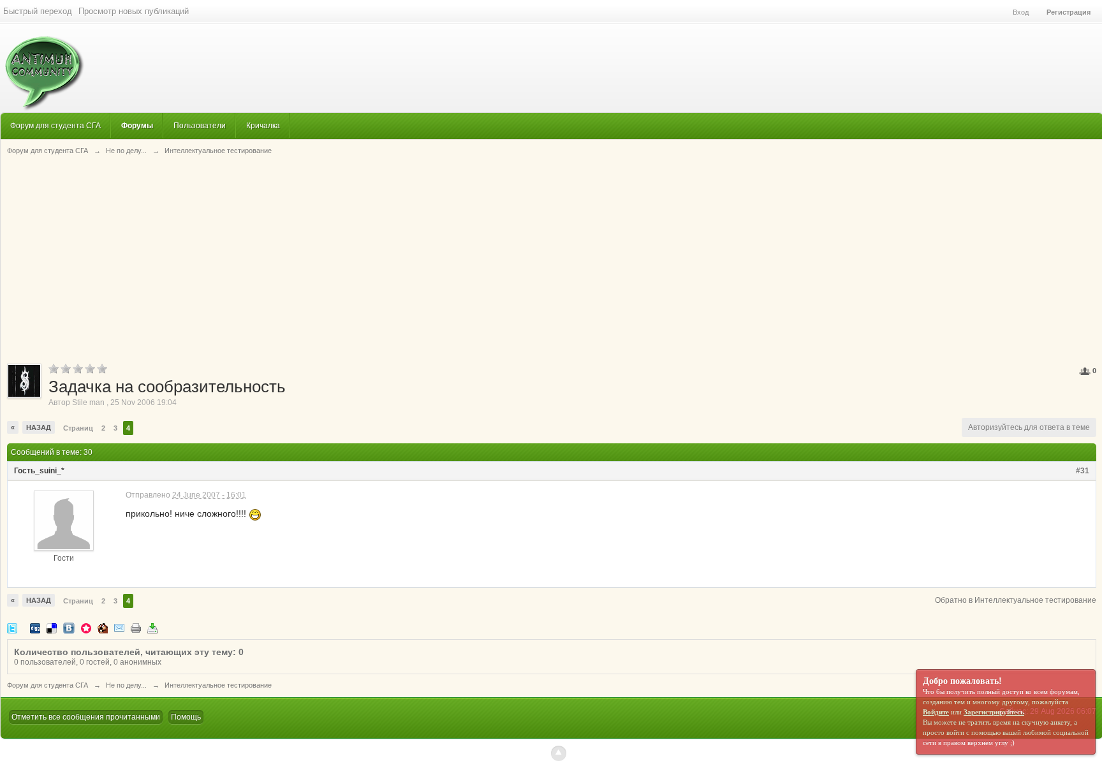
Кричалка (263, 125)
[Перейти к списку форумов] (42, 66)
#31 (1082, 470)
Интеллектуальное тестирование (218, 685)
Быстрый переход (37, 11)
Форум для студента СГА (55, 125)
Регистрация (1069, 12)
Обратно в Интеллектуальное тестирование (1015, 600)
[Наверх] (558, 753)
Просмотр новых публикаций (133, 11)
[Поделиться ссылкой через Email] (119, 627)
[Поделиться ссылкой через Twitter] (12, 627)
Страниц (78, 428)
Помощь (186, 717)
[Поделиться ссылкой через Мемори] (86, 627)
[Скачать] (152, 627)
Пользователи (199, 125)
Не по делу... (126, 685)
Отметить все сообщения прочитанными (85, 717)
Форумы (137, 125)
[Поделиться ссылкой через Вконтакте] (69, 627)
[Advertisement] (551, 258)
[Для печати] (136, 627)
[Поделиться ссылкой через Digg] (35, 627)
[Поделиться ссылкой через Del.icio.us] (52, 627)
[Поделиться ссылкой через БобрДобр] (103, 627)
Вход (1021, 12)
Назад (38, 427)
